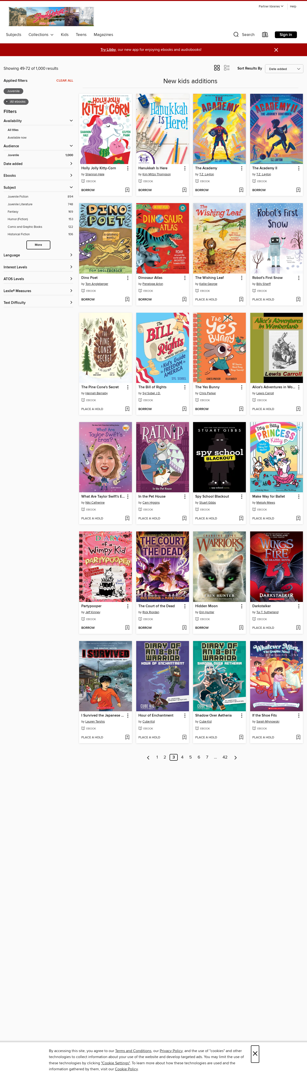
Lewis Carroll (265, 393)
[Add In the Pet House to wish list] (184, 519)
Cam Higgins (151, 503)
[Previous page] (148, 757)
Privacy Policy (171, 1050)
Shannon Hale (94, 174)
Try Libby (108, 49)
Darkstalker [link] (261, 606)
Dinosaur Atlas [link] (150, 278)
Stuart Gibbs (207, 503)
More (38, 245)
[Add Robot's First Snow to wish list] (298, 300)
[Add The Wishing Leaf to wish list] (241, 300)
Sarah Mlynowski (267, 722)
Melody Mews (265, 503)
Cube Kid (148, 722)
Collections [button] (39, 34)
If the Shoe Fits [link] (264, 715)
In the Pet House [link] (151, 496)
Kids (65, 34)
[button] (271, 6)
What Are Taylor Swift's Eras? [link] (103, 496)
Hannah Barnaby (96, 393)
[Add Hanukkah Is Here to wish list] (184, 190)
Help (293, 6)
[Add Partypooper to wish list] (127, 628)
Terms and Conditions (133, 1050)
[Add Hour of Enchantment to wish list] (184, 738)
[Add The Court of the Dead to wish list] (184, 628)
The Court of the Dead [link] (156, 606)
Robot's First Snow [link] (267, 278)
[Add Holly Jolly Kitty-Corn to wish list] (127, 190)
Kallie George (208, 284)
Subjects (13, 34)
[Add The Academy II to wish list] (298, 190)
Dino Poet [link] (89, 278)
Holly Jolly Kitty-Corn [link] (98, 168)
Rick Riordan (150, 612)
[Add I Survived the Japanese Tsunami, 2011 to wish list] (127, 738)
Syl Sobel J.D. (151, 393)
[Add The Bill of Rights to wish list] (184, 409)
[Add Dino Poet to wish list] (127, 300)
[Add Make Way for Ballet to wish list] (298, 519)
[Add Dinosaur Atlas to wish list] (184, 300)
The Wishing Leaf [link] (209, 278)
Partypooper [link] (91, 606)
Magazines (103, 34)
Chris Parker (207, 393)
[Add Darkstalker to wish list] (298, 628)
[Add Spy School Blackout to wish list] (241, 519)
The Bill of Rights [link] (152, 387)
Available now (17, 138)
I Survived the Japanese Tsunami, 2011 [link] (103, 715)
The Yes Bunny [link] (207, 387)
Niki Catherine (95, 503)
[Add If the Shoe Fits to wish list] (298, 738)
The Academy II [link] (264, 168)
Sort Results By (249, 68)
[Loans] (265, 35)
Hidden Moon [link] (206, 606)
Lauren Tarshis (95, 722)
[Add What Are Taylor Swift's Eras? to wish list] (127, 519)
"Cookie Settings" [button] (115, 1063)
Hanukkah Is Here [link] (152, 168)
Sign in (286, 34)
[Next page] (235, 757)
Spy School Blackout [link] (212, 496)
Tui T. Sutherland (267, 612)
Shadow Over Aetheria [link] (213, 715)
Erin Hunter (206, 612)
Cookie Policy (126, 1069)
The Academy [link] (206, 168)
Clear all (64, 80)
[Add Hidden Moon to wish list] (241, 628)
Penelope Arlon (152, 284)
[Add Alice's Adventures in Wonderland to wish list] (298, 409)
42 (225, 757)
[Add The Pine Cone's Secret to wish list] (127, 409)
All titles (13, 130)
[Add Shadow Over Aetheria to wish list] (241, 738)
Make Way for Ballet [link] (268, 496)
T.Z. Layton (206, 174)
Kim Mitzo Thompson (156, 174)
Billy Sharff (263, 284)
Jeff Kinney (92, 612)
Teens (81, 34)
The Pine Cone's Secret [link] (100, 387)
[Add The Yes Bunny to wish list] (241, 409)
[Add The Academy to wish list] (241, 190)
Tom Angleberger (96, 284)
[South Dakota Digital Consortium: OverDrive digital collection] (52, 16)
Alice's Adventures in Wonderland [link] (274, 387)
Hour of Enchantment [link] (155, 715)
